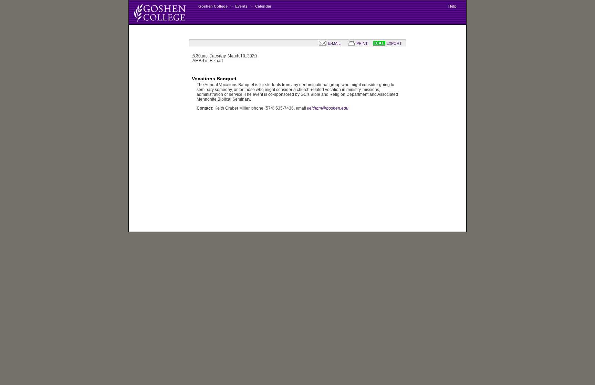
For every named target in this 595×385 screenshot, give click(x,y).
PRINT (361, 43)
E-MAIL (334, 43)
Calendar (263, 6)
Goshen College (213, 6)
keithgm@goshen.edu (327, 108)
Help (452, 6)
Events (241, 6)
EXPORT (393, 43)
